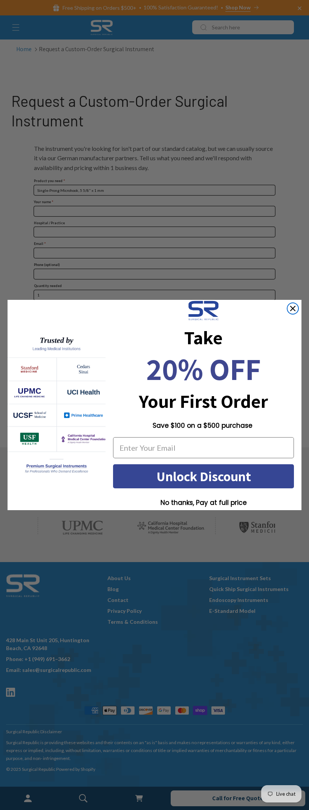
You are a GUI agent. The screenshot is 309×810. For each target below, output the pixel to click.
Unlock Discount (203, 476)
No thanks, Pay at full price (204, 502)
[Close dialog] (292, 308)
